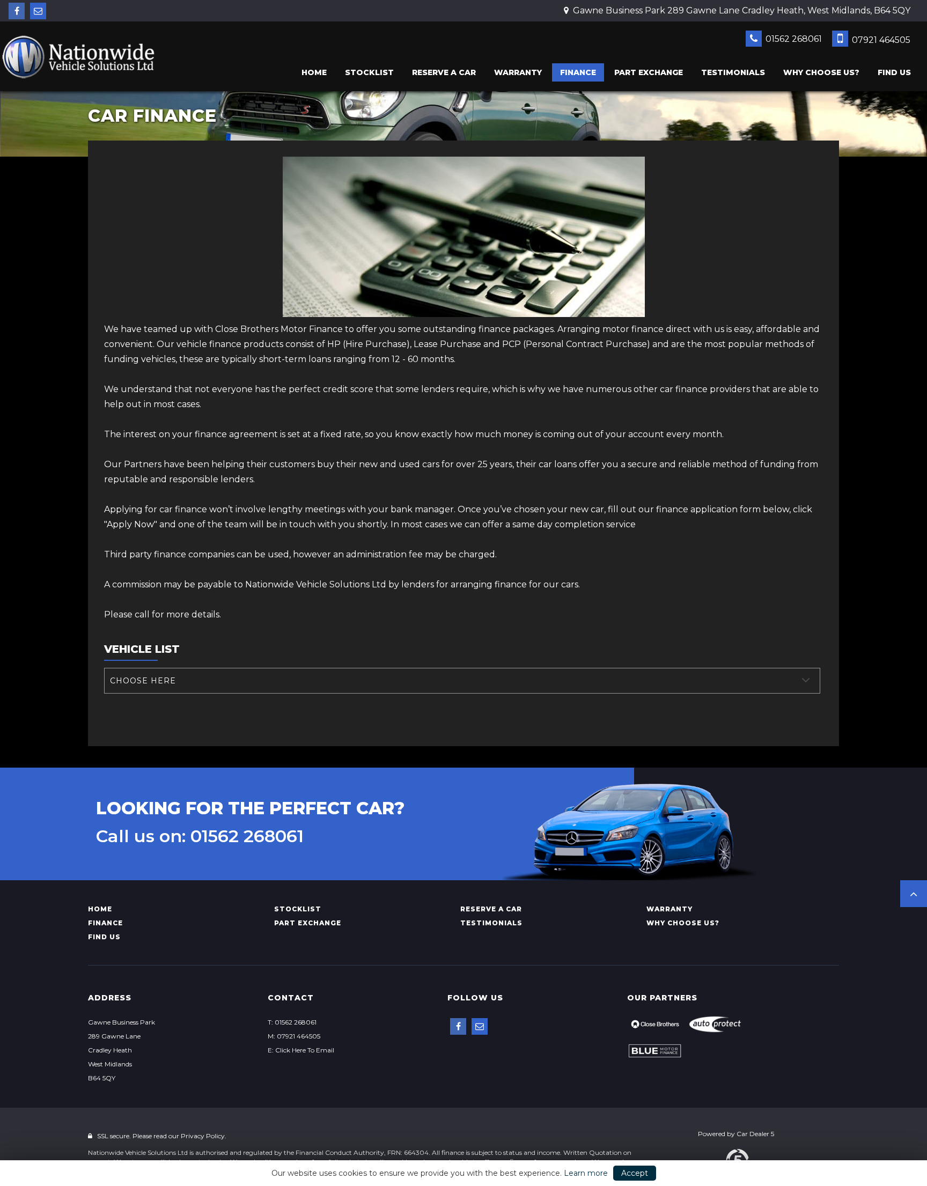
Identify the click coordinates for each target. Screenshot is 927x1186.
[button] (913, 893)
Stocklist (369, 72)
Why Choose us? (821, 72)
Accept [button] (634, 1173)
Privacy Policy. (203, 1136)
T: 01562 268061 (292, 1022)
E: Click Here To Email (301, 1050)
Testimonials (733, 72)
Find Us (894, 72)
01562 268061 (792, 39)
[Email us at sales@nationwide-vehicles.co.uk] (38, 11)
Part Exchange (648, 72)
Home (314, 72)
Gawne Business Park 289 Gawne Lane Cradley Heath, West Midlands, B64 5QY (740, 10)
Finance (578, 72)
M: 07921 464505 (294, 1036)
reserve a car (444, 72)
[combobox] (462, 681)
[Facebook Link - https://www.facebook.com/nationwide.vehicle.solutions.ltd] (17, 11)
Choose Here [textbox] (143, 681)
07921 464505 (880, 40)
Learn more (586, 1173)
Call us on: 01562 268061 (200, 836)
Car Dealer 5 (755, 1134)
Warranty (518, 72)
